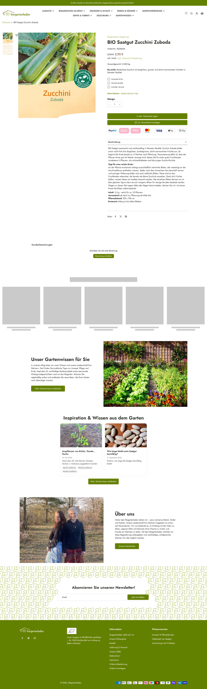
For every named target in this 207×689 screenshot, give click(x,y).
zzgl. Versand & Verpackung (129, 58)
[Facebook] (22, 638)
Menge (111, 99)
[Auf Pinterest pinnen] (126, 216)
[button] (147, 116)
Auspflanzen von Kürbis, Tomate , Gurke (78, 453)
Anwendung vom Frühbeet (163, 643)
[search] (191, 13)
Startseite (6, 22)
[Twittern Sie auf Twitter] (120, 216)
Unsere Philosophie (117, 639)
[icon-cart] (202, 13)
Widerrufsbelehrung (118, 664)
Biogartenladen (74, 682)
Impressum (114, 660)
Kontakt (112, 643)
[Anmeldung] (196, 13)
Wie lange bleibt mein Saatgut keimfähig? (121, 453)
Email (64, 597)
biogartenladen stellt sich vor (121, 634)
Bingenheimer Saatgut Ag (118, 36)
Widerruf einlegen (117, 668)
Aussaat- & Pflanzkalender (163, 634)
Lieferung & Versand (118, 647)
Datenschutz (114, 655)
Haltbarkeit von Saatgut (162, 639)
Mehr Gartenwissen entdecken (103, 481)
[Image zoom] (57, 75)
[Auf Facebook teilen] (115, 216)
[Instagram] (34, 638)
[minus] (109, 104)
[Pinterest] (28, 638)
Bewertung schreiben (103, 256)
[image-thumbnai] (7, 38)
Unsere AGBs (115, 651)
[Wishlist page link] (186, 13)
